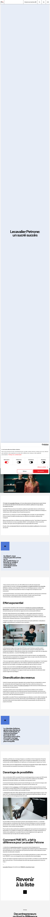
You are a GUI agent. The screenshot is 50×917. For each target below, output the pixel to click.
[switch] (19, 462)
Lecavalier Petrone (14, 503)
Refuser (25, 471)
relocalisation (14, 760)
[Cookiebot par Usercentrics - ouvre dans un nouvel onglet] (43, 445)
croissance (15, 787)
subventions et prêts (16, 847)
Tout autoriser (41, 471)
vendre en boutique (24, 685)
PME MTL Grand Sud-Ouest (27, 867)
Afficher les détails (41, 467)
